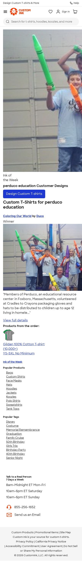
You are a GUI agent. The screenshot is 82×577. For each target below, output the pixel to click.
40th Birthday (15, 454)
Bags (9, 372)
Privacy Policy (25, 541)
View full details (15, 320)
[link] (20, 11)
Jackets (11, 392)
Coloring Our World (17, 216)
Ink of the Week (12, 361)
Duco (40, 216)
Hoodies (11, 388)
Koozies (11, 396)
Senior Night (14, 458)
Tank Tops (12, 408)
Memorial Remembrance (23, 430)
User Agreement (51, 546)
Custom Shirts (15, 376)
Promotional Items (46, 532)
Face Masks (14, 380)
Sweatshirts (14, 404)
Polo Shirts (13, 400)
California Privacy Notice (50, 541)
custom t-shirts (59, 537)
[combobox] (41, 21)
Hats (9, 384)
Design (24, 194)
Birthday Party (16, 450)
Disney (10, 421)
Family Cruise (15, 438)
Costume (12, 425)
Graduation (14, 434)
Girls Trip (12, 446)
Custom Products (22, 532)
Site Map (65, 532)
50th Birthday (15, 442)
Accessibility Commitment (22, 546)
